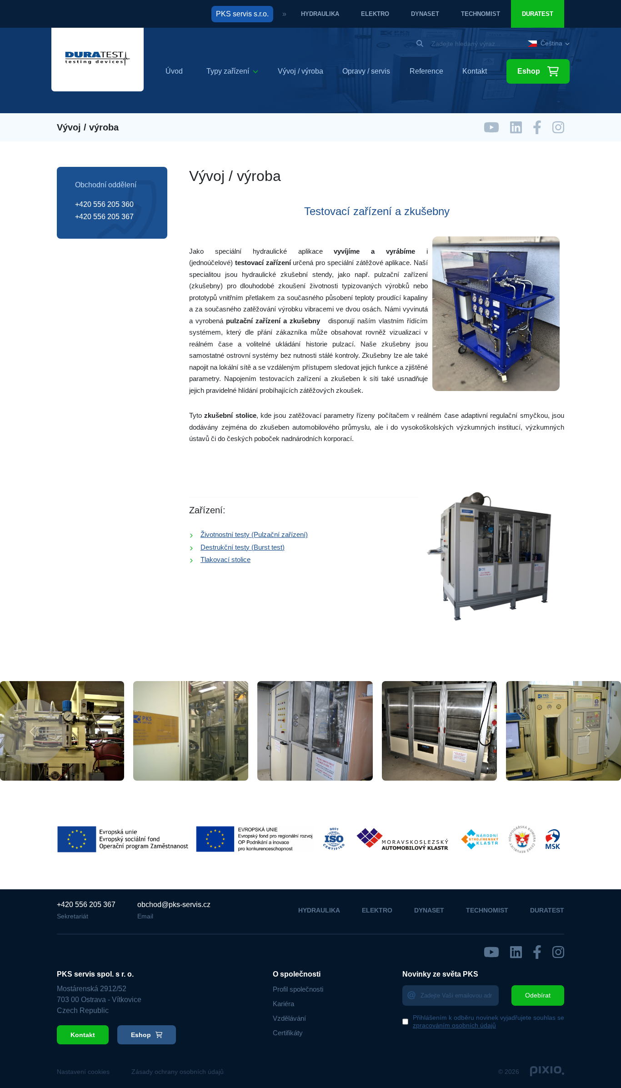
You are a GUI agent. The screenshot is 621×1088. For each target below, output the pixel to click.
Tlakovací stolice (225, 559)
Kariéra (283, 1003)
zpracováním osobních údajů (454, 1025)
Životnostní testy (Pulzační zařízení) (254, 534)
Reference (426, 71)
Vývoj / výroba (300, 71)
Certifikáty (288, 1032)
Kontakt (474, 71)
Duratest (537, 13)
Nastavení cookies (83, 1071)
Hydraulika (320, 13)
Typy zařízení (227, 71)
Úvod (174, 71)
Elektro (375, 13)
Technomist (480, 13)
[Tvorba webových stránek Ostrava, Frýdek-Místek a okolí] (547, 1071)
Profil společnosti (298, 989)
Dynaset (425, 13)
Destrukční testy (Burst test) (242, 547)
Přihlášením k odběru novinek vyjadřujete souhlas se (488, 1021)
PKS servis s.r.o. (242, 14)
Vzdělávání (289, 1018)
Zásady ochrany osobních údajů (177, 1071)
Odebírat (538, 995)
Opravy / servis (366, 71)
